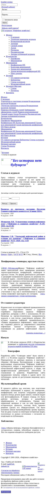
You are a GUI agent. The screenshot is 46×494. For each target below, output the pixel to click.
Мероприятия (16, 61)
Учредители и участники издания (14, 101)
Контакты (10, 93)
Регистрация (7, 25)
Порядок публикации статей (12, 110)
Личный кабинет (8, 7)
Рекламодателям (17, 52)
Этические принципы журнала (23, 39)
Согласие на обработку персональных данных (10, 471)
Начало (4, 254)
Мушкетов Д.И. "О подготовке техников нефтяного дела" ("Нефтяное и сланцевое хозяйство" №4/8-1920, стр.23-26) (23, 224)
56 (20, 254)
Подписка (15, 50)
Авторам (14, 44)
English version (7, 2)
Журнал (9, 35)
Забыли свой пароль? (10, 28)
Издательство (11, 56)
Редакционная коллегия (20, 41)
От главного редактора (20, 78)
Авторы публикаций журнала (23, 54)
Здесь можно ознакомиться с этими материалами (23, 295)
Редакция (12, 103)
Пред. (10, 254)
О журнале (15, 37)
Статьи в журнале (18, 82)
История (9, 76)
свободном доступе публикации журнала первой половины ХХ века (26, 345)
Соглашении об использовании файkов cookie (21, 488)
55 (17, 254)
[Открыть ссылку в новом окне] (9, 268)
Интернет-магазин (13, 451)
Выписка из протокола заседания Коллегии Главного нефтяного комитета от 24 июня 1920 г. (23, 210)
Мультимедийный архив (20, 84)
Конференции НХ (18, 65)
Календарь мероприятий (20, 67)
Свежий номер (17, 46)
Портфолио (15, 59)
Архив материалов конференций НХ (25, 71)
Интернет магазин (8, 144)
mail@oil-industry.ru (8, 465)
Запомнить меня (11, 20)
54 (15, 254)
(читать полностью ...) (35, 333)
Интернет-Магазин (13, 86)
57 (22, 254)
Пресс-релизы (16, 73)
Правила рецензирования (28, 112)
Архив (13, 48)
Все (40, 254)
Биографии (14, 351)
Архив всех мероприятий (21, 69)
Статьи (13, 88)
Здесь (3, 428)
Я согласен (6, 492)
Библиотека (15, 80)
